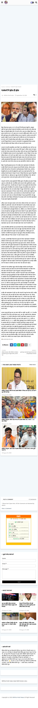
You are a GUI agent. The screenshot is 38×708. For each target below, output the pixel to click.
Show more (32, 364)
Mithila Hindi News (18, 697)
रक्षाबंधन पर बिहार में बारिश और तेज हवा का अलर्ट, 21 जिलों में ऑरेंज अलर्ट (9, 624)
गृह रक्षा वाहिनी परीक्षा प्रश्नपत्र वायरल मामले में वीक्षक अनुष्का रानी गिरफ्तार (9, 604)
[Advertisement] (19, 26)
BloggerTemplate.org (19, 704)
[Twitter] (15, 344)
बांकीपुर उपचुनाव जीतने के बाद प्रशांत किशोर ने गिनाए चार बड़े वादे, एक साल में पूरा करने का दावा (19, 391)
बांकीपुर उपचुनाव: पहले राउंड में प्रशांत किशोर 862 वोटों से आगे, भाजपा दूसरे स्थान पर (18, 449)
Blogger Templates (17, 701)
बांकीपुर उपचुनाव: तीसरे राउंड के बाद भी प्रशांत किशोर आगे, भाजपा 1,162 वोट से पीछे (18, 420)
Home (3, 87)
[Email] (26, 344)
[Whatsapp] (18, 344)
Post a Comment (6, 508)
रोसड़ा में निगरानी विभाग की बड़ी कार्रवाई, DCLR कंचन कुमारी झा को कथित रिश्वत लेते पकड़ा (27, 604)
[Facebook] (11, 344)
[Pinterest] (22, 344)
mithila (8, 87)
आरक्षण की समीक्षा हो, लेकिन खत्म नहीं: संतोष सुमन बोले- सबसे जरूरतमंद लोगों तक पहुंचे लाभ (27, 624)
